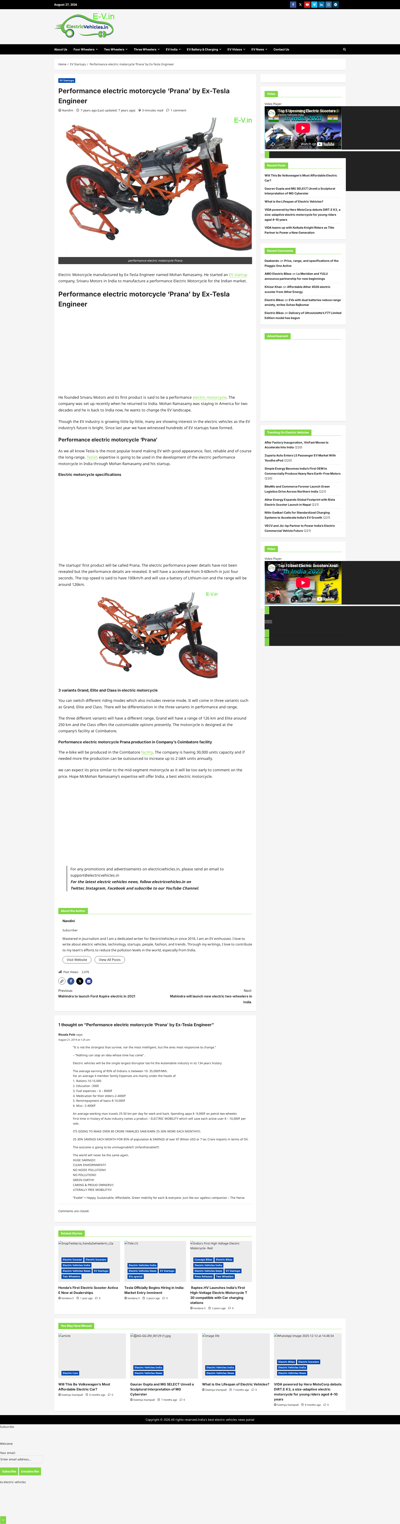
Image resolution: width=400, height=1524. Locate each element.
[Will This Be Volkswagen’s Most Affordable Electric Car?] (92, 1356)
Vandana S (67, 1298)
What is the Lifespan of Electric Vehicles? (294, 201)
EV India (172, 49)
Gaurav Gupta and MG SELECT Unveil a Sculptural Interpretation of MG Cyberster (162, 1389)
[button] (61, 980)
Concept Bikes (203, 1259)
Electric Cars (70, 1373)
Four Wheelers (84, 49)
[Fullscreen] (267, 641)
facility (147, 752)
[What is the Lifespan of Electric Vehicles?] (236, 1356)
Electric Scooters (96, 1259)
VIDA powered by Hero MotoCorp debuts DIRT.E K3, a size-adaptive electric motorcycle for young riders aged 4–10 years (302, 214)
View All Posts (110, 959)
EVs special (135, 1276)
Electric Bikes (224, 1259)
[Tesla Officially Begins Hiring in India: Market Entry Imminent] (155, 1261)
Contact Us (281, 49)
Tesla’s (92, 457)
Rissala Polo (66, 1034)
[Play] (267, 155)
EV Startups (67, 80)
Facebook (116, 888)
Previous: (96, 993)
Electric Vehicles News (76, 1271)
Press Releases (203, 1276)
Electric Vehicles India (76, 1265)
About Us (60, 49)
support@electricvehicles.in (94, 875)
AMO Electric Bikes (278, 273)
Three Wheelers (145, 49)
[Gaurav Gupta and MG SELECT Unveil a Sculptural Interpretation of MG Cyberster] (164, 1356)
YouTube (173, 888)
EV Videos (235, 49)
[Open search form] (344, 49)
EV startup (238, 274)
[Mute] (267, 633)
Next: (211, 996)
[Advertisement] (155, 354)
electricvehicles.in (168, 881)
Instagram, (95, 888)
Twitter (76, 888)
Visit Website (77, 959)
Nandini (67, 110)
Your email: (8, 1453)
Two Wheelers (114, 49)
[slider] (307, 635)
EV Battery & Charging (202, 49)
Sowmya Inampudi (72, 1395)
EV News (257, 49)
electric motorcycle (209, 397)
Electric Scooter (72, 1259)
